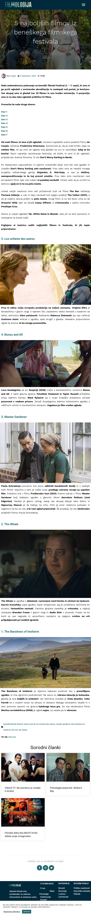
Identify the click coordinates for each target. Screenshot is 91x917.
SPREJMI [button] (26, 912)
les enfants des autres (45, 724)
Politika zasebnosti (82, 888)
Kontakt (43, 900)
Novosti (61, 888)
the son (15, 730)
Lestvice (62, 894)
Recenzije (62, 891)
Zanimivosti (63, 897)
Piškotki (77, 894)
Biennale (12, 737)
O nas (42, 888)
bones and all (29, 724)
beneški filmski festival (13, 724)
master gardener (63, 724)
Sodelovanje (45, 897)
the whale (23, 730)
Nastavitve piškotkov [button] (12, 912)
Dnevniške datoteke (82, 891)
